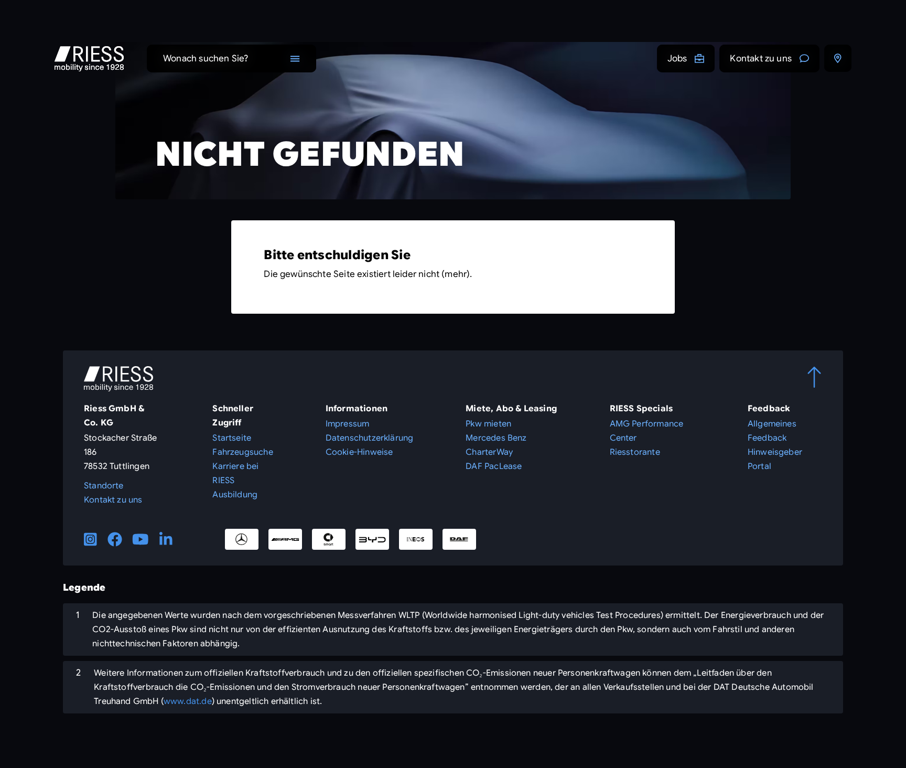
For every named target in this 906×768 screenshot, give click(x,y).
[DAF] (459, 539)
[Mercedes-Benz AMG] (285, 539)
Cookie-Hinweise (359, 452)
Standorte (104, 486)
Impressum (348, 424)
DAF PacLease (494, 466)
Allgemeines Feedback (772, 431)
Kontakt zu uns (761, 58)
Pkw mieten (488, 424)
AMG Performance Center (647, 431)
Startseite (231, 438)
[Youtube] (140, 539)
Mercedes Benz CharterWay (496, 445)
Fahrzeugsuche (242, 452)
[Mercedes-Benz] (241, 539)
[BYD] (372, 539)
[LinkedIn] (165, 539)
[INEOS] (416, 539)
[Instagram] (90, 539)
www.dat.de (188, 701)
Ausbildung (234, 494)
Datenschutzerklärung (370, 438)
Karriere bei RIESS (235, 473)
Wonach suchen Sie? (205, 58)
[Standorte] (837, 58)
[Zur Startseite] (89, 58)
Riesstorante (635, 452)
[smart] (329, 539)
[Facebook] (114, 539)
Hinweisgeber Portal (775, 459)
